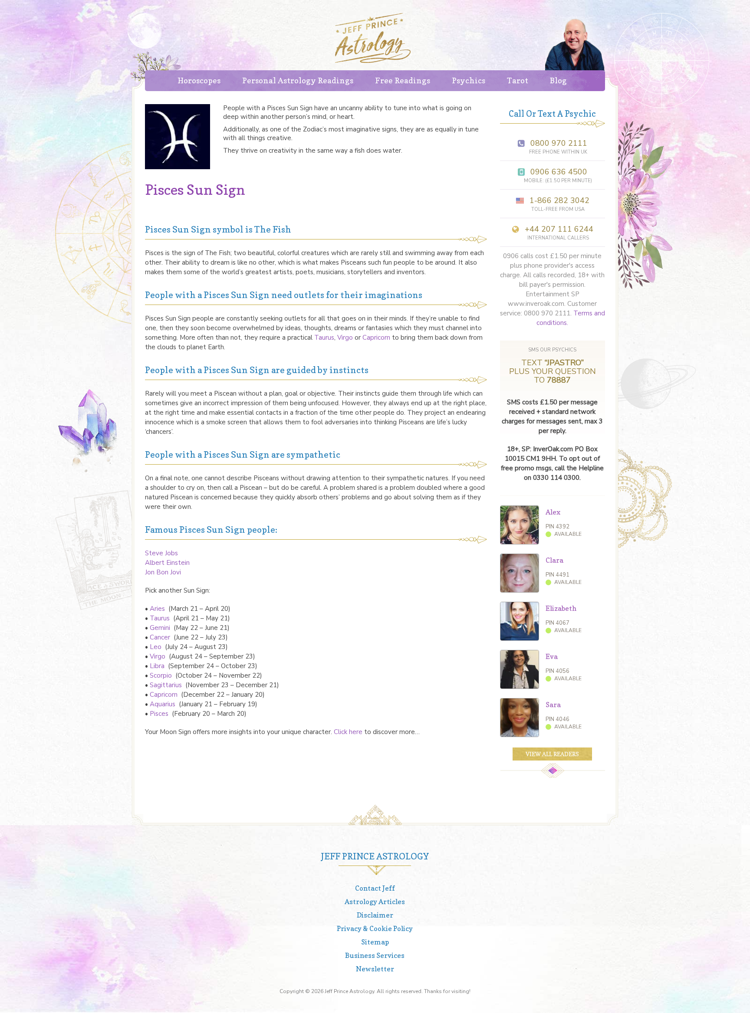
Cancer (161, 637)
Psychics (468, 80)
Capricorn (377, 337)
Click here (348, 732)
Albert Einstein (167, 562)
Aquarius (163, 704)
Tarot (517, 80)
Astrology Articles (375, 901)
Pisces (160, 713)
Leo (155, 647)
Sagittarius (167, 685)
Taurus (324, 337)
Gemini (161, 627)
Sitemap (375, 942)
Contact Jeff (375, 888)
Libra (158, 666)
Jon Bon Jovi (163, 572)
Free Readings (402, 80)
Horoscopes (199, 80)
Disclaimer (375, 915)
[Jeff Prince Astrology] (373, 38)
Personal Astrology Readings (297, 80)
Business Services (375, 955)
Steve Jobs (161, 553)
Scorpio (162, 675)
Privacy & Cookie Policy (375, 928)
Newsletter (375, 968)
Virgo (346, 337)
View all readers (552, 754)
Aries (158, 608)
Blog (558, 80)
